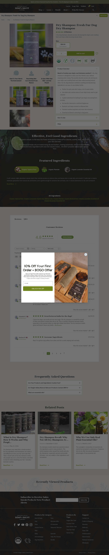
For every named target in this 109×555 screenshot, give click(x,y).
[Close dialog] (85, 254)
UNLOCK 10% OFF (38, 289)
